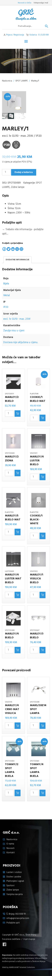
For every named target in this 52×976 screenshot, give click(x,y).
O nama (10, 844)
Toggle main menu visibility (26, 41)
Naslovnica (7, 81)
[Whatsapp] (17, 249)
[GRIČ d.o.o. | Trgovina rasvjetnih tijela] (26, 14)
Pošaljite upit (13, 923)
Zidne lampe (17, 187)
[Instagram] (21, 249)
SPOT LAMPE (21, 81)
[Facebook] (4, 249)
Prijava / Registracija (15, 35)
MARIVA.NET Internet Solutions (22, 967)
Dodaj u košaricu (24, 172)
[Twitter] (8, 249)
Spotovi (10, 885)
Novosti (10, 848)
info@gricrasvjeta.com (17, 918)
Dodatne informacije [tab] (17, 259)
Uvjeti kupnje (29, 939)
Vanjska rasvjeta (14, 894)
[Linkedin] (13, 249)
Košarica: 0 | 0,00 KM (39, 35)
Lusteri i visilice (14, 872)
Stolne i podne (13, 877)
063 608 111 (20, 914)
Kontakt (10, 853)
